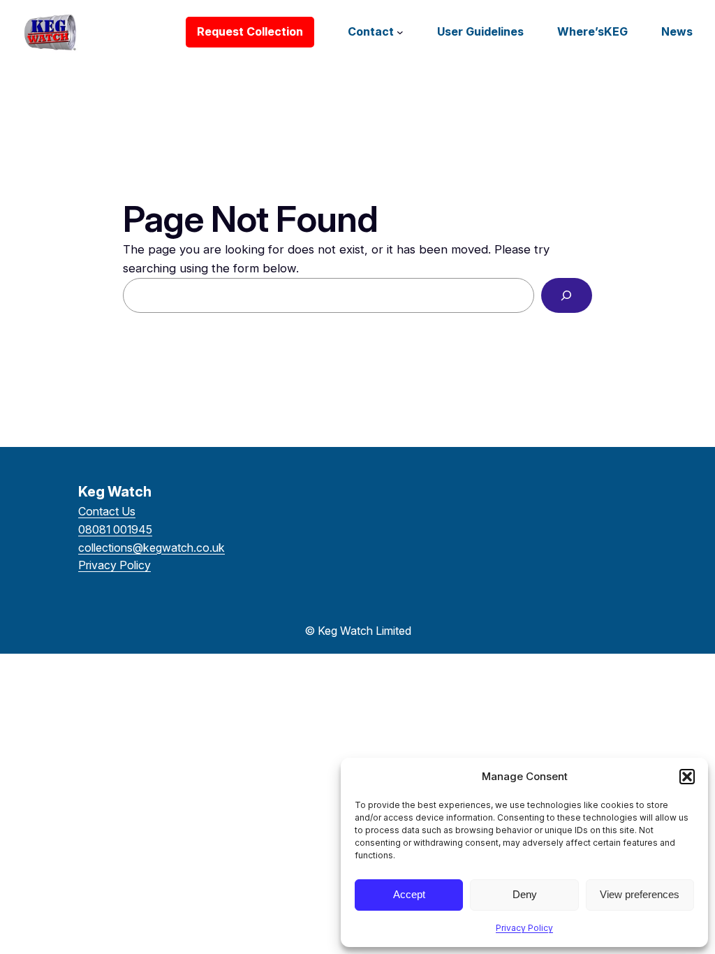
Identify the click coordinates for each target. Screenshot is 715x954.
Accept (409, 894)
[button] (687, 777)
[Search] (566, 296)
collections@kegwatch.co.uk (151, 548)
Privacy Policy (524, 928)
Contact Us (106, 511)
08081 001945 (115, 529)
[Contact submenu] (400, 32)
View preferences (639, 894)
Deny (525, 894)
